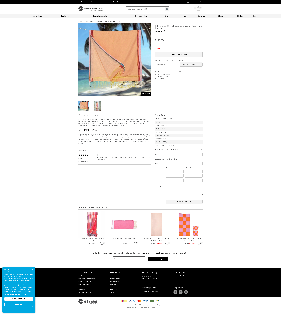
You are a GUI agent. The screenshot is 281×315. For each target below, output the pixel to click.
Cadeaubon (114, 284)
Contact (81, 276)
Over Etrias (115, 273)
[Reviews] (147, 276)
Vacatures (113, 290)
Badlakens (65, 16)
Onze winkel (114, 281)
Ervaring (158, 186)
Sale (254, 16)
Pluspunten (170, 168)
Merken (240, 16)
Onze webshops (116, 278)
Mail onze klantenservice (182, 276)
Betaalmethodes (84, 284)
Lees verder (28, 291)
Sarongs (201, 16)
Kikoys (167, 16)
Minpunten (189, 168)
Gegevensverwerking (152, 305)
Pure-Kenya (90, 130)
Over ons (113, 276)
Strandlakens (37, 16)
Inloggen (187, 2)
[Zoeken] (167, 8)
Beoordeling (159, 159)
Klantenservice (197, 2)
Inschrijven (157, 259)
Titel (156, 163)
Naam (157, 154)
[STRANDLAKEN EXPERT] (90, 5)
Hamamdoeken (141, 16)
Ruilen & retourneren (85, 281)
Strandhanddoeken (100, 16)
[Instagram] (181, 292)
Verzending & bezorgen (86, 278)
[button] (18, 295)
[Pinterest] (186, 292)
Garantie (81, 287)
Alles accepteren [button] (18, 299)
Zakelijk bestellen (116, 287)
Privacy (141, 305)
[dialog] (18, 290)
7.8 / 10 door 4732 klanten (151, 279)
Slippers (221, 16)
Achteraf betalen (114, 2)
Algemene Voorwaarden (129, 305)
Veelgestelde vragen (85, 292)
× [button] (32, 269)
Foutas (183, 16)
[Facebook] (175, 292)
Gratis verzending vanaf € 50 (91, 2)
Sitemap (113, 292)
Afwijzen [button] (18, 304)
